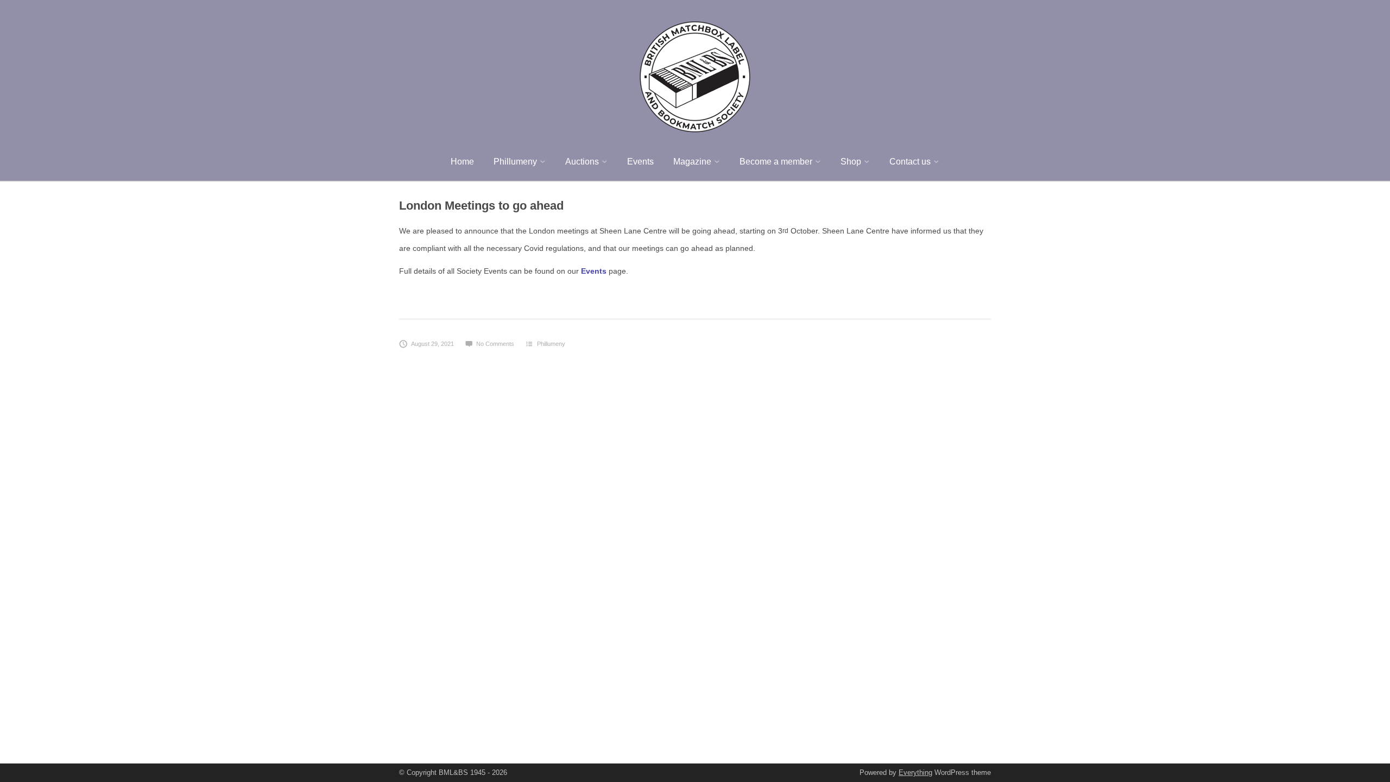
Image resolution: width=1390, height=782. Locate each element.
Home (462, 161)
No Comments (495, 343)
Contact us (910, 161)
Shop (851, 161)
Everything (915, 772)
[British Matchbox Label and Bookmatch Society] (695, 75)
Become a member (776, 161)
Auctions (582, 161)
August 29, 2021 (432, 343)
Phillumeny (515, 161)
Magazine (692, 161)
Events (640, 161)
